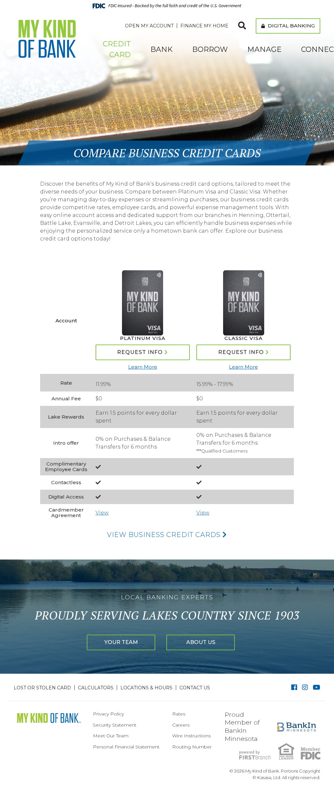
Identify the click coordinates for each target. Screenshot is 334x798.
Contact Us (194, 688)
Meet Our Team (111, 736)
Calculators (96, 688)
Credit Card (117, 49)
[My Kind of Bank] (47, 38)
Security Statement (114, 725)
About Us (200, 642)
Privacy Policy (108, 714)
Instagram (305, 687)
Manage (264, 49)
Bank (161, 49)
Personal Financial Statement (126, 747)
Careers (181, 725)
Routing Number (192, 747)
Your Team (121, 642)
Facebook (294, 687)
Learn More (142, 367)
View (102, 513)
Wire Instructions (191, 736)
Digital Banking (290, 26)
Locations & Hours (146, 688)
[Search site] (242, 26)
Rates (178, 714)
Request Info (140, 352)
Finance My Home (204, 26)
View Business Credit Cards (164, 534)
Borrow (210, 49)
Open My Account (149, 26)
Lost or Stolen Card (42, 688)
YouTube (316, 687)
